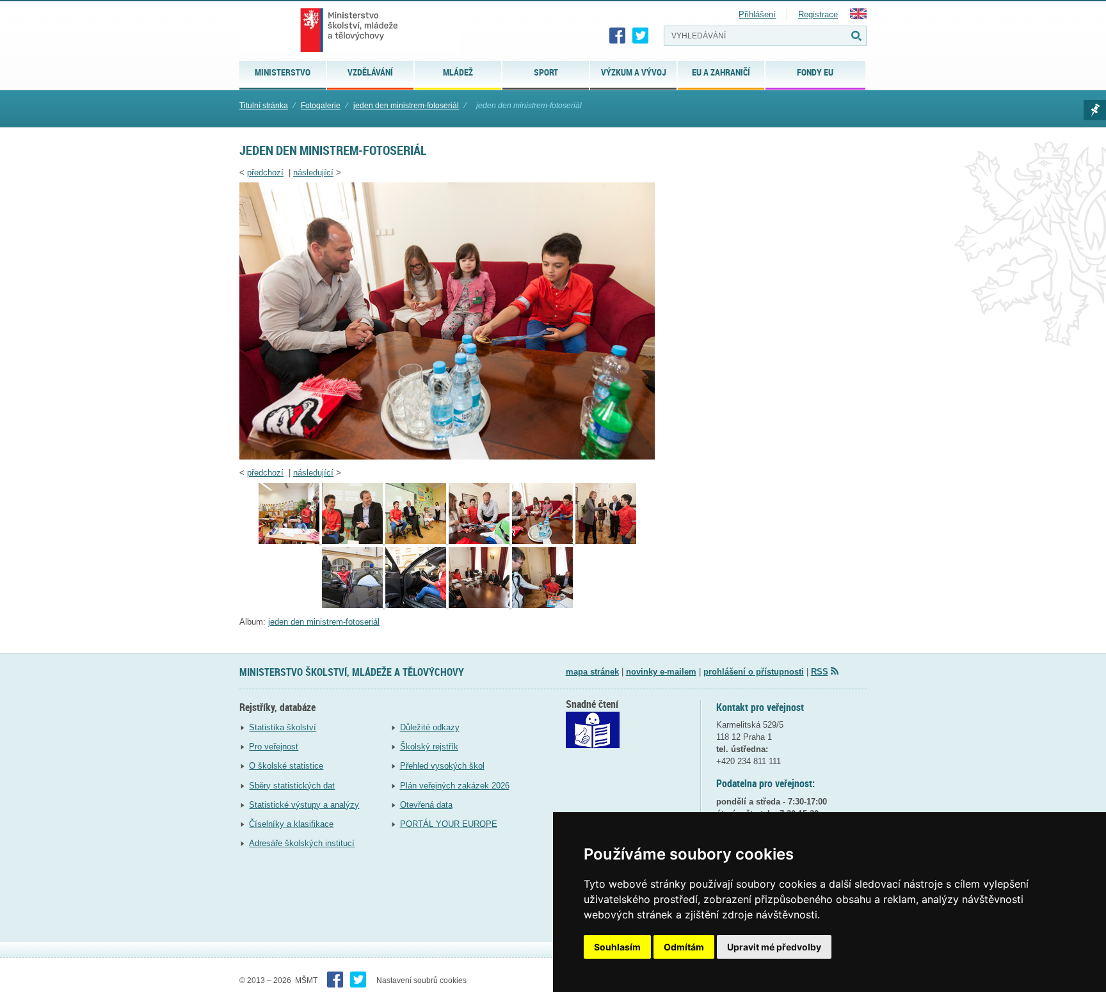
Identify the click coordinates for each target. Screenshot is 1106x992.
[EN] (858, 16)
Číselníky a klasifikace (291, 824)
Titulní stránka (263, 105)
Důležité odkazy (430, 727)
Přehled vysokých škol (442, 766)
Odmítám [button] (684, 946)
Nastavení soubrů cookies (421, 980)
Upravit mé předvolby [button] (774, 946)
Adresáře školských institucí (302, 843)
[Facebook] (617, 36)
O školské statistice (286, 766)
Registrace (818, 14)
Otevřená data (426, 805)
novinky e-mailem (661, 671)
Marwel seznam (1095, 110)
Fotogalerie (321, 105)
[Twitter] (640, 36)
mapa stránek (592, 671)
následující (313, 172)
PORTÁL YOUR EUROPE (448, 824)
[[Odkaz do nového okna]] (593, 745)
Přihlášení (757, 14)
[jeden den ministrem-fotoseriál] (447, 456)
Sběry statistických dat (292, 785)
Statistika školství (282, 727)
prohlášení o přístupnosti (753, 671)
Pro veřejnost (273, 746)
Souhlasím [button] (617, 946)
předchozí (265, 172)
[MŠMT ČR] (349, 30)
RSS (819, 671)
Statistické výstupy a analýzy (304, 805)
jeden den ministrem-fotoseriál (406, 105)
